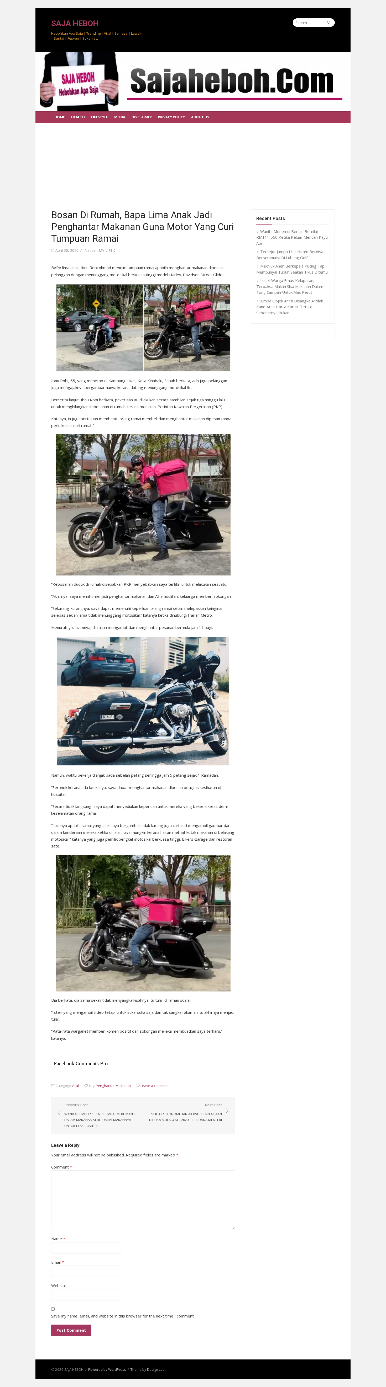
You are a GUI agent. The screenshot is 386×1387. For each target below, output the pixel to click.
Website (58, 1285)
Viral (75, 1085)
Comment (61, 1167)
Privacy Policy (171, 117)
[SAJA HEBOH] (193, 81)
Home (59, 117)
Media (119, 117)
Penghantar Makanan (113, 1085)
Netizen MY (94, 250)
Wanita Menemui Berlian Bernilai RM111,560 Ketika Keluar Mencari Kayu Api (292, 237)
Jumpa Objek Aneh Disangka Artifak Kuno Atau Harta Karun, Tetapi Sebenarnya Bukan (289, 306)
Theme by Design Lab (148, 1369)
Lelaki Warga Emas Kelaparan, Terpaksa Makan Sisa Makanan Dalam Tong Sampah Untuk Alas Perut (289, 286)
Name (58, 1238)
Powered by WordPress (107, 1369)
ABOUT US (200, 117)
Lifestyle (99, 117)
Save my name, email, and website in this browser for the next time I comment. (123, 1316)
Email (57, 1262)
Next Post (185, 1112)
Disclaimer (142, 117)
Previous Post (101, 1115)
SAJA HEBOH (74, 23)
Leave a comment (154, 1085)
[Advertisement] (193, 162)
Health (78, 117)
